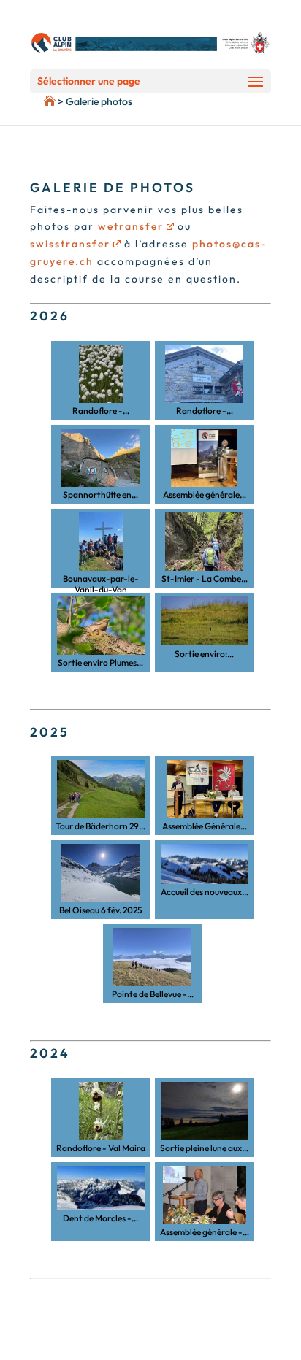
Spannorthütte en (100, 494)
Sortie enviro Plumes (100, 662)
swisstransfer (70, 243)
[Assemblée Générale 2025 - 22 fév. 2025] (204, 789)
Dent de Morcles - (100, 1218)
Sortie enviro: (204, 653)
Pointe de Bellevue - (153, 993)
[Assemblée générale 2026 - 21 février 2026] (204, 458)
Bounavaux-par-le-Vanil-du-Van (101, 579)
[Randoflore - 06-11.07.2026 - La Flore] (100, 374)
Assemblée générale (204, 494)
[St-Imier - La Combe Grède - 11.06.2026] (204, 541)
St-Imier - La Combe (204, 578)
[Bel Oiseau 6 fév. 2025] (100, 873)
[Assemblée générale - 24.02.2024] (204, 1195)
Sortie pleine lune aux (204, 1147)
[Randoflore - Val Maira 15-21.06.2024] (100, 1111)
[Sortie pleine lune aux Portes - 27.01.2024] (204, 1111)
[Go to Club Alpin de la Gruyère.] (28, 101)
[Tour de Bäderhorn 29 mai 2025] (100, 789)
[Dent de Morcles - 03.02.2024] (100, 1188)
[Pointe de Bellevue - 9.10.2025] (152, 957)
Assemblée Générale (204, 826)
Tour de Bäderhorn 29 (100, 826)
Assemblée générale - (204, 1231)
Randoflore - (100, 410)
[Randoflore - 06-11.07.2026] (204, 374)
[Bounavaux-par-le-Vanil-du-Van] (100, 541)
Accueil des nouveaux (204, 891)
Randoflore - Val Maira (100, 1147)
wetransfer (131, 226)
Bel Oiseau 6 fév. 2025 (100, 909)
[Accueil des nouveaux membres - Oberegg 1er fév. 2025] (204, 864)
